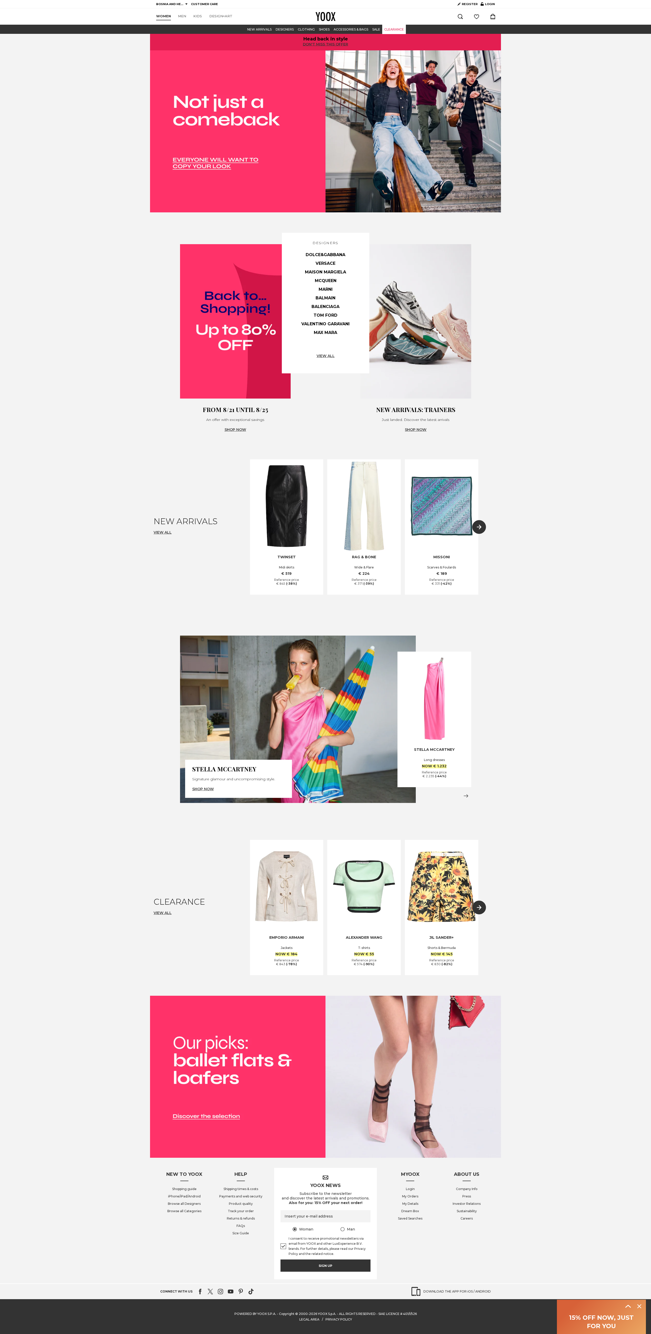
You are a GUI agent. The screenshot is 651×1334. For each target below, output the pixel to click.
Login (410, 1189)
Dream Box (410, 1211)
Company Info (467, 1189)
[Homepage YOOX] (325, 16)
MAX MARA (325, 332)
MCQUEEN (325, 280)
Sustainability (467, 1211)
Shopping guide (184, 1189)
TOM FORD (325, 315)
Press (466, 1196)
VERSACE (325, 263)
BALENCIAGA (325, 306)
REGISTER (470, 4)
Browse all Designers (184, 1204)
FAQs (240, 1226)
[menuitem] (163, 16)
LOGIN (488, 5)
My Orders (410, 1196)
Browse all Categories (184, 1211)
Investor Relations (467, 1204)
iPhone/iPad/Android (184, 1196)
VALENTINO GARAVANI (325, 323)
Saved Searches (410, 1218)
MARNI (326, 289)
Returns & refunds (241, 1218)
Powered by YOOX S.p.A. (255, 1314)
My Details (410, 1204)
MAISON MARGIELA (325, 272)
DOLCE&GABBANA (325, 254)
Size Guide (240, 1233)
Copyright (286, 1314)
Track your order (241, 1211)
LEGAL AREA (309, 1319)
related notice (322, 1254)
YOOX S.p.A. (327, 1314)
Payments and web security (240, 1196)
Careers (467, 1218)
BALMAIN (325, 298)
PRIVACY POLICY (339, 1319)
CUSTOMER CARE (204, 4)
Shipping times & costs (241, 1189)
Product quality (241, 1204)
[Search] (460, 16)
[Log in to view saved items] (476, 16)
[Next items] (479, 527)
